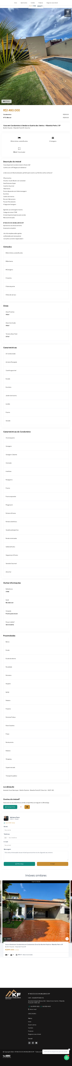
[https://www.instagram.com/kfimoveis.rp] (29, 1043)
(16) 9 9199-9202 (10, 823)
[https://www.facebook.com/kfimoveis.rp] (33, 1043)
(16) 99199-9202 (35, 1006)
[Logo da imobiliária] (12, 1018)
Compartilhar (11, 807)
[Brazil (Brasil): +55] (6, 838)
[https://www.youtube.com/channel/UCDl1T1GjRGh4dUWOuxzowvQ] (36, 1043)
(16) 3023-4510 (46, 1006)
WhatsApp (20, 864)
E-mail (53, 864)
